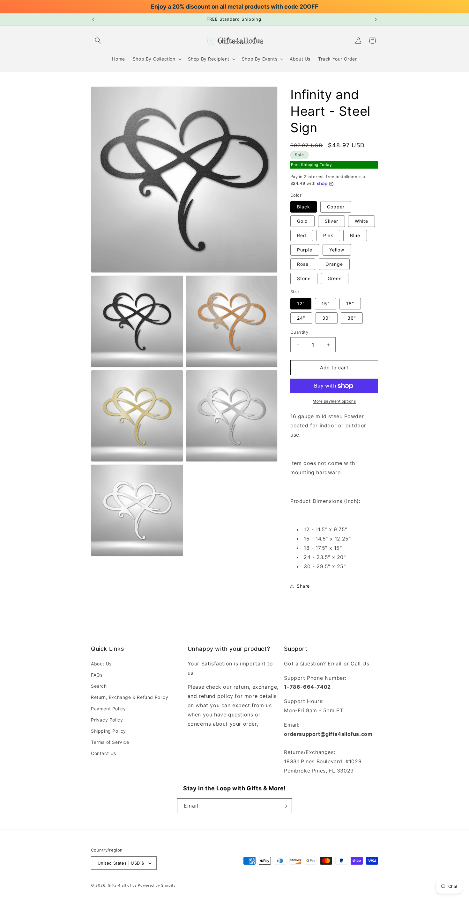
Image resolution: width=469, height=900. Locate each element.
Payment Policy (108, 708)
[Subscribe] (285, 806)
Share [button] (303, 586)
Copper (336, 207)
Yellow (336, 250)
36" (351, 318)
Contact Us (103, 753)
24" (301, 318)
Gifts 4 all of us (122, 885)
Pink (328, 235)
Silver (331, 221)
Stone (304, 278)
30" (326, 318)
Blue (355, 235)
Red (301, 235)
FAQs (96, 675)
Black (303, 207)
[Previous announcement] (93, 19)
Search (99, 686)
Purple (304, 250)
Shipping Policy (108, 731)
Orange (334, 264)
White (361, 221)
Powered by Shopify (157, 885)
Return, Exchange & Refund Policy (129, 697)
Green (335, 278)
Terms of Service (110, 742)
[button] (98, 40)
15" (326, 303)
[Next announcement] (376, 19)
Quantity (299, 332)
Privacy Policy (107, 719)
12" (301, 303)
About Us (101, 663)
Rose (303, 264)
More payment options (334, 401)
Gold (302, 221)
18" (350, 303)
